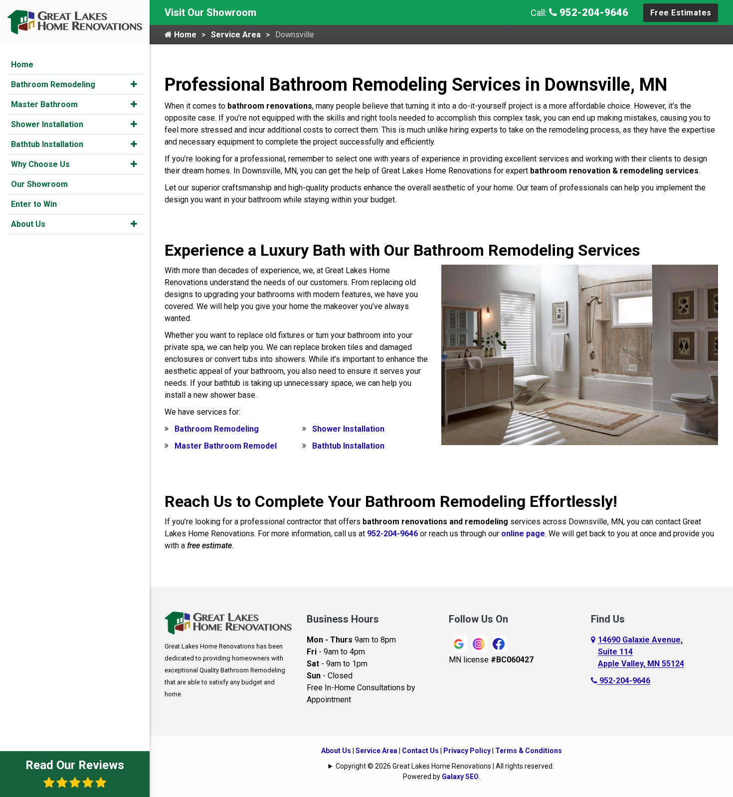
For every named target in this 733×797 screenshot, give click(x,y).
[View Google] (459, 643)
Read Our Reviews (74, 765)
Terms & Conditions (528, 751)
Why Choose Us (40, 164)
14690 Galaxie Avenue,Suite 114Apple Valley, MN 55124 (641, 651)
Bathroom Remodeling (53, 84)
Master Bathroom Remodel (226, 446)
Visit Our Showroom (210, 12)
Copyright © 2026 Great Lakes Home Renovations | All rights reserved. (445, 766)
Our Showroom (39, 184)
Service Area (236, 34)
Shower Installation (47, 124)
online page (523, 533)
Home (22, 64)
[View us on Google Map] (594, 652)
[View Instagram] (479, 643)
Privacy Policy (467, 751)
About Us (28, 224)
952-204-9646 (592, 12)
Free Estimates (681, 12)
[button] (134, 84)
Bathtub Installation (47, 144)
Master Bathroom (44, 104)
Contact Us (420, 751)
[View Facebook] (499, 643)
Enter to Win (34, 204)
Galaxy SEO (460, 777)
